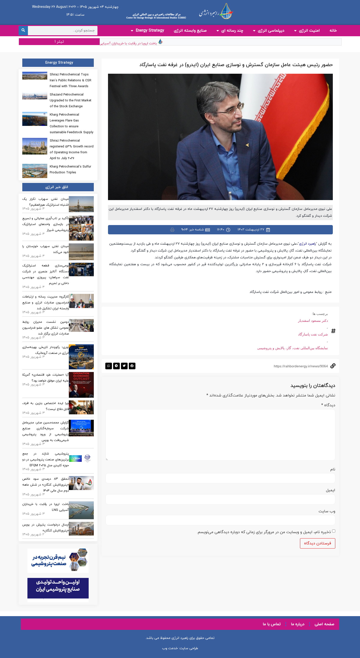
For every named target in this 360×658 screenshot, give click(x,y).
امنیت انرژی (309, 30)
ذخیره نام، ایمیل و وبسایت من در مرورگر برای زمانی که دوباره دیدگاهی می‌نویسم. (264, 532)
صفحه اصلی (324, 624)
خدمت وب (170, 648)
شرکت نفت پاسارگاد (313, 334)
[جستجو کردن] (23, 30)
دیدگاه (328, 405)
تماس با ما (272, 624)
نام (332, 469)
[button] (132, 366)
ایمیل (330, 490)
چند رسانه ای (232, 30)
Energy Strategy (150, 30)
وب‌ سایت (327, 511)
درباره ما (297, 624)
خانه (333, 30)
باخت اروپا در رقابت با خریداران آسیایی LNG (134, 43)
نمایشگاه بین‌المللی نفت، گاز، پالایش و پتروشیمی (292, 348)
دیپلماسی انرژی (271, 30)
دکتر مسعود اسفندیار (313, 321)
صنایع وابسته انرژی (190, 30)
